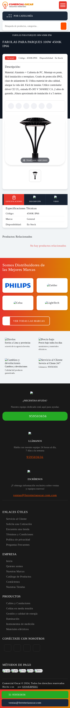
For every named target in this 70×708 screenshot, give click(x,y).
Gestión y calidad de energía (22, 613)
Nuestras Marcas (15, 571)
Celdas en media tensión (19, 608)
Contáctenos (13, 581)
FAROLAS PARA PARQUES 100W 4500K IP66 (32, 35)
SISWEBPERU (30, 687)
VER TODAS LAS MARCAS (29, 321)
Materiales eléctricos (17, 629)
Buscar (63, 26)
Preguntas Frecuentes (18, 544)
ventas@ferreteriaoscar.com (25, 702)
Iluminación (12, 618)
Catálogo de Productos (18, 576)
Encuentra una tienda (17, 529)
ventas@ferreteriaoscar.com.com (35, 495)
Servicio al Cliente (16, 518)
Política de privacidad (18, 539)
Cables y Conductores (18, 603)
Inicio (3, 35)
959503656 (53, 367)
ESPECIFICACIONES (14, 201)
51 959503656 (17, 694)
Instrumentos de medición (20, 624)
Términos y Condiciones (19, 534)
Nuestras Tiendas (15, 587)
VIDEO (56, 201)
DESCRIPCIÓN (35, 201)
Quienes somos (14, 566)
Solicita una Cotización (19, 524)
